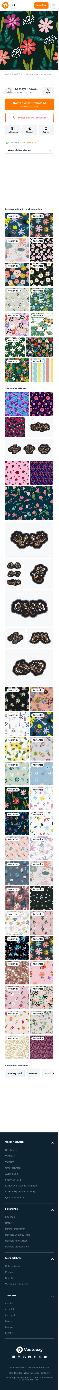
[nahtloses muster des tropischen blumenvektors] (17, 575)
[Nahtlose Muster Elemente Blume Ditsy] (19, 469)
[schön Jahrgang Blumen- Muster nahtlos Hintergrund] (17, 421)
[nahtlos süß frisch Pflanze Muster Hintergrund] (17, 948)
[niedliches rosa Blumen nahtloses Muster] (17, 297)
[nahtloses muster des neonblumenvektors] (17, 551)
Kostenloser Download (29, 104)
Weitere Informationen (19, 147)
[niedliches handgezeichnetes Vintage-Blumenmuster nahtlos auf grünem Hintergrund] (39, 444)
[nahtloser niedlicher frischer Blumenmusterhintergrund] (17, 347)
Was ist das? (32, 142)
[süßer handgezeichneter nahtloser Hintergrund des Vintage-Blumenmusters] (17, 396)
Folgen (47, 92)
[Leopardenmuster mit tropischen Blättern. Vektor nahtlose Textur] (17, 492)
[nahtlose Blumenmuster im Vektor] (29, 700)
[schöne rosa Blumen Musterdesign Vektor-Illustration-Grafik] (40, 574)
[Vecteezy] (5, 5)
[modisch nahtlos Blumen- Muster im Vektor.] (17, 644)
